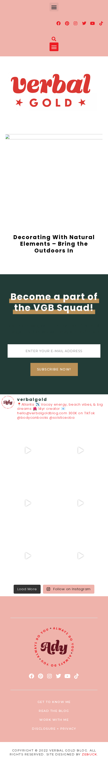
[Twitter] (84, 23)
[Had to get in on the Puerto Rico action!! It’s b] (28, 503)
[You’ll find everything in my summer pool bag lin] (80, 450)
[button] (54, 7)
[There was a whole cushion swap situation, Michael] (28, 450)
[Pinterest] (67, 23)
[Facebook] (59, 23)
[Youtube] (93, 23)
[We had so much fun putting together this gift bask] (28, 556)
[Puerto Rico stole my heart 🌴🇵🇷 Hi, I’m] (80, 503)
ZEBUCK (89, 754)
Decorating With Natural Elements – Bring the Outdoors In (54, 243)
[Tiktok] (101, 23)
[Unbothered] (80, 556)
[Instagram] (76, 23)
